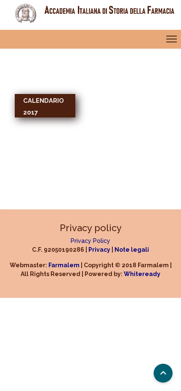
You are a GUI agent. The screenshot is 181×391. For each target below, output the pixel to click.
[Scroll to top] (163, 373)
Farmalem (64, 265)
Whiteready (142, 274)
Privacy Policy (90, 240)
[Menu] (173, 39)
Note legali (131, 249)
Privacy (99, 249)
